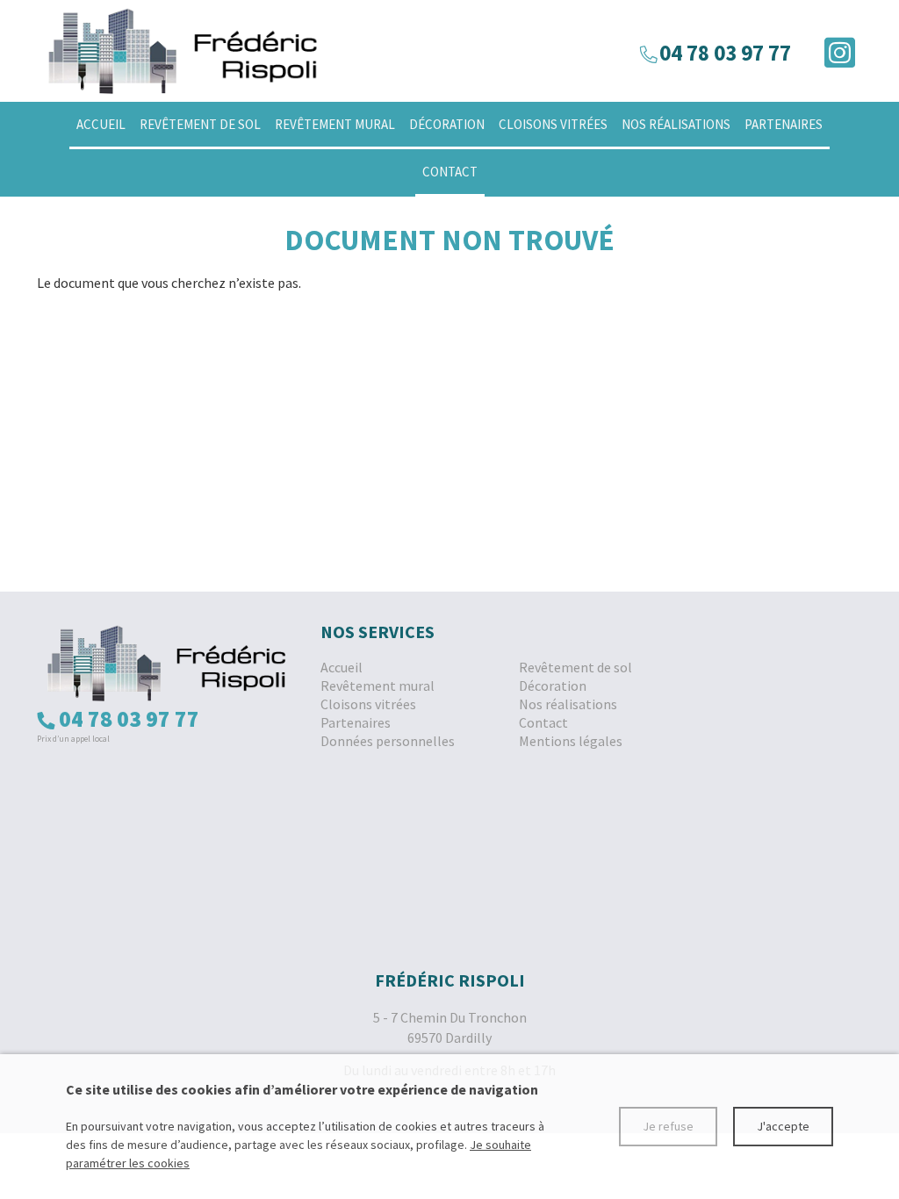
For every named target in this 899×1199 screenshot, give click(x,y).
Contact (450, 171)
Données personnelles (387, 741)
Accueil (101, 124)
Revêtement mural (335, 124)
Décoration (447, 124)
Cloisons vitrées (553, 124)
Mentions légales (570, 741)
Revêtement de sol (200, 124)
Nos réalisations (676, 124)
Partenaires (783, 124)
